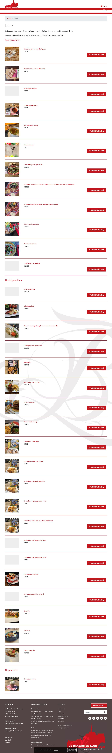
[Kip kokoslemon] (12, 291)
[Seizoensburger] (12, 407)
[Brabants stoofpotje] (12, 427)
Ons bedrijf (61, 721)
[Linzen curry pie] (12, 655)
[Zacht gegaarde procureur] (12, 348)
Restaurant (61, 709)
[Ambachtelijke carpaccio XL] (12, 169)
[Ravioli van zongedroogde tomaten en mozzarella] (12, 331)
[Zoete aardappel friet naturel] (12, 596)
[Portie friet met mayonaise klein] (12, 543)
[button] (104, 10)
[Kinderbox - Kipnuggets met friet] (12, 506)
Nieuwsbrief (8, 737)
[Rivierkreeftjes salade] (12, 229)
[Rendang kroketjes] (12, 91)
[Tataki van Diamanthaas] (12, 266)
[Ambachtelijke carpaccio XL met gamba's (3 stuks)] (12, 209)
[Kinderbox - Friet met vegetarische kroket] (12, 525)
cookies (56, 750)
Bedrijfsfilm (8, 740)
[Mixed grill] (12, 367)
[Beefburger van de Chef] (12, 387)
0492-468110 (15, 716)
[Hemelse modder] (12, 684)
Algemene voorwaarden (65, 725)
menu (104, 6)
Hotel (59, 711)
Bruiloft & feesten (63, 716)
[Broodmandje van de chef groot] (12, 54)
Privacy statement (63, 728)
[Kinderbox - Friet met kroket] (12, 466)
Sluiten (71, 750)
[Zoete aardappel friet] (12, 579)
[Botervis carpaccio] (12, 248)
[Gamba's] (12, 616)
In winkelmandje (95, 55)
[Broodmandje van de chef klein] (12, 73)
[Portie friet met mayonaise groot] (12, 560)
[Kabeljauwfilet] (12, 311)
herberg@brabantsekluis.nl (13, 731)
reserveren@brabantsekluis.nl (14, 723)
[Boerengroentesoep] (12, 130)
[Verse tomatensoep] (12, 110)
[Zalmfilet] (12, 635)
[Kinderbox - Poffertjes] (12, 446)
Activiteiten (61, 719)
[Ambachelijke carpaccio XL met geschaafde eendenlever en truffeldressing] (12, 189)
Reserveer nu (98, 705)
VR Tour (7, 742)
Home (9, 18)
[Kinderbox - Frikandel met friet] (12, 486)
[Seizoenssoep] (12, 150)
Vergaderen (61, 714)
